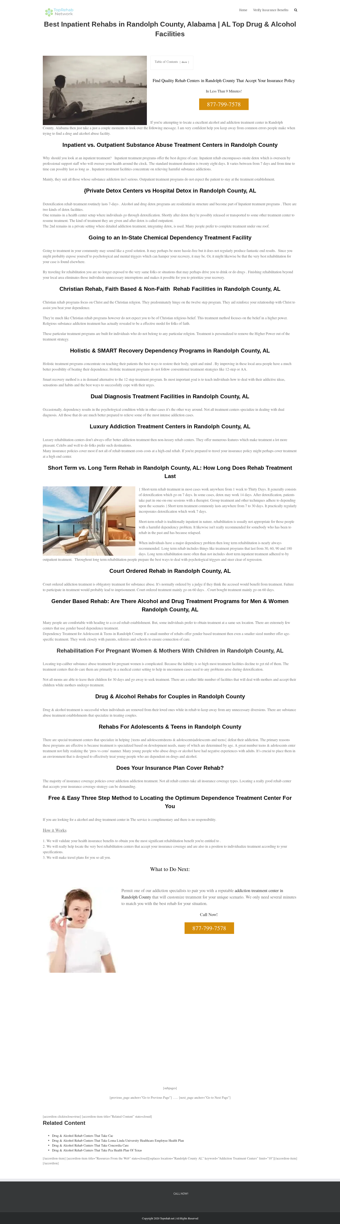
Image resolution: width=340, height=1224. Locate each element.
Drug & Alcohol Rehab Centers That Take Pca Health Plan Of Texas (97, 1150)
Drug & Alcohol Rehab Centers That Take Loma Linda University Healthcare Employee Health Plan (118, 1140)
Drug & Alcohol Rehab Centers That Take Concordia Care (90, 1145)
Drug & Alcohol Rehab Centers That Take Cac (82, 1135)
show (184, 62)
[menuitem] (246, 9)
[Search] (295, 9)
